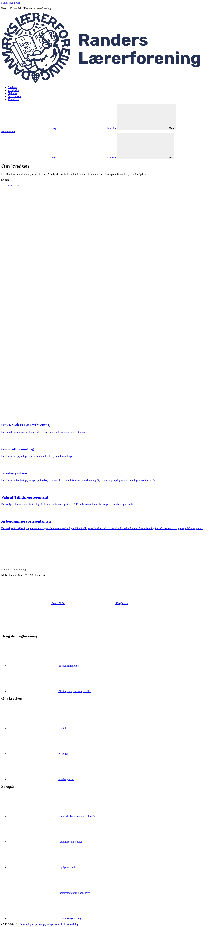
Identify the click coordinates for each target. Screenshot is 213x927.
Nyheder (12, 93)
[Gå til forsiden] (106, 81)
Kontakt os (13, 99)
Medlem (12, 87)
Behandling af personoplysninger (36, 924)
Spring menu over (10, 2)
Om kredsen (14, 96)
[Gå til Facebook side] (26, 629)
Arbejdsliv (13, 90)
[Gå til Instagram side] (77, 629)
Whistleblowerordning (66, 924)
